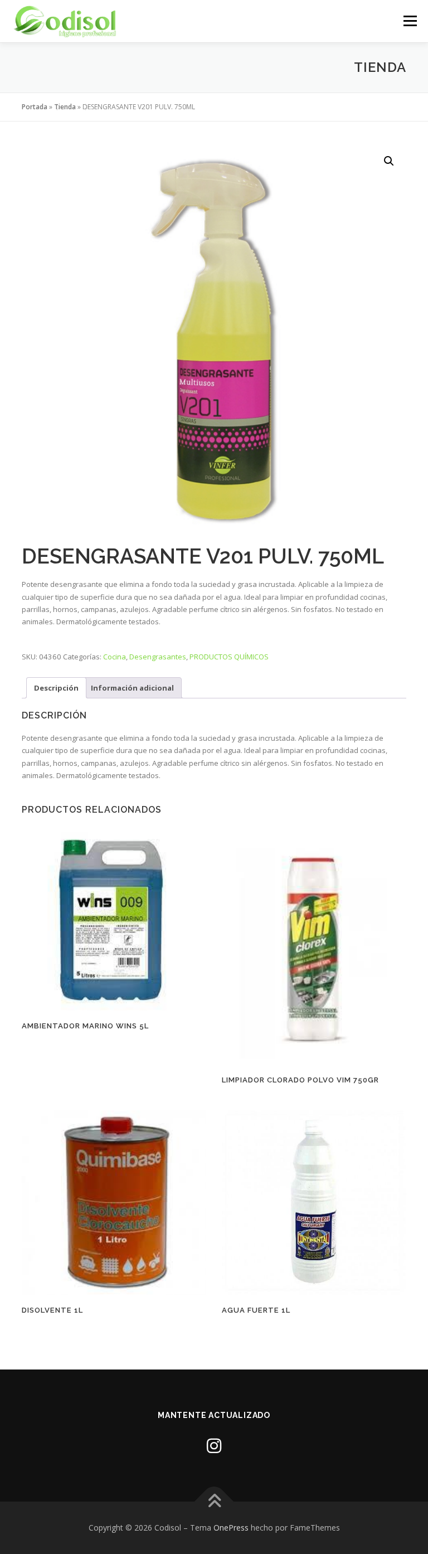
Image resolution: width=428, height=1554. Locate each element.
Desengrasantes (157, 657)
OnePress (231, 1527)
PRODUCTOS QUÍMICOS (229, 657)
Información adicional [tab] (132, 688)
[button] (389, 161)
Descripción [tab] (56, 688)
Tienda (65, 106)
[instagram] (214, 1445)
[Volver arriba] (214, 1501)
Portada (34, 106)
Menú (410, 21)
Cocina (114, 657)
